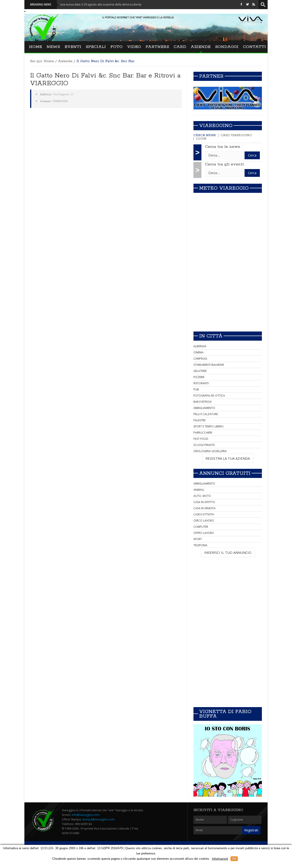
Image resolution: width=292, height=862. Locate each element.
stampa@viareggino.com (98, 819)
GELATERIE (200, 371)
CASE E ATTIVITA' (204, 514)
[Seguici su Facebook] (241, 4)
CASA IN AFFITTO (204, 502)
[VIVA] (227, 98)
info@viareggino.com (85, 815)
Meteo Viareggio (224, 188)
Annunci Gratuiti (224, 473)
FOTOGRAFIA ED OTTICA (209, 396)
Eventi (73, 47)
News (53, 47)
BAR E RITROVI (202, 402)
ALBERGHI (199, 346)
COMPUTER (200, 527)
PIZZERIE (198, 377)
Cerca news (204, 135)
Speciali (96, 47)
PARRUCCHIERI (202, 433)
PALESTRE (199, 420)
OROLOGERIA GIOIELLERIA (210, 451)
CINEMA (198, 352)
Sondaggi (226, 47)
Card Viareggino (236, 135)
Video (134, 47)
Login (201, 139)
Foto (116, 47)
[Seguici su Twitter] (247, 4)
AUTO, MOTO (202, 496)
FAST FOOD (200, 439)
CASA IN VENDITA (204, 508)
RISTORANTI (201, 383)
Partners (157, 47)
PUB (196, 389)
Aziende (201, 47)
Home (35, 47)
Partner (211, 76)
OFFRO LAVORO (203, 533)
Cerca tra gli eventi (224, 164)
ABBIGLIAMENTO (204, 408)
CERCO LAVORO (203, 521)
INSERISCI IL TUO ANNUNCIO (227, 552)
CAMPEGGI (200, 359)
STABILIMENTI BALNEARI (208, 365)
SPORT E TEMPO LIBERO (208, 426)
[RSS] (253, 4)
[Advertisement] (227, 295)
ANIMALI (198, 490)
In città (210, 336)
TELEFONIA (200, 545)
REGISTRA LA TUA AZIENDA (228, 458)
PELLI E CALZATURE (205, 414)
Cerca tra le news (222, 146)
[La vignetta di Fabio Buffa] (227, 760)
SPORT (197, 539)
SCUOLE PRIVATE (204, 445)
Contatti (254, 47)
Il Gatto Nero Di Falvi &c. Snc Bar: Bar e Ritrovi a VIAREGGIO (105, 80)
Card (180, 47)
